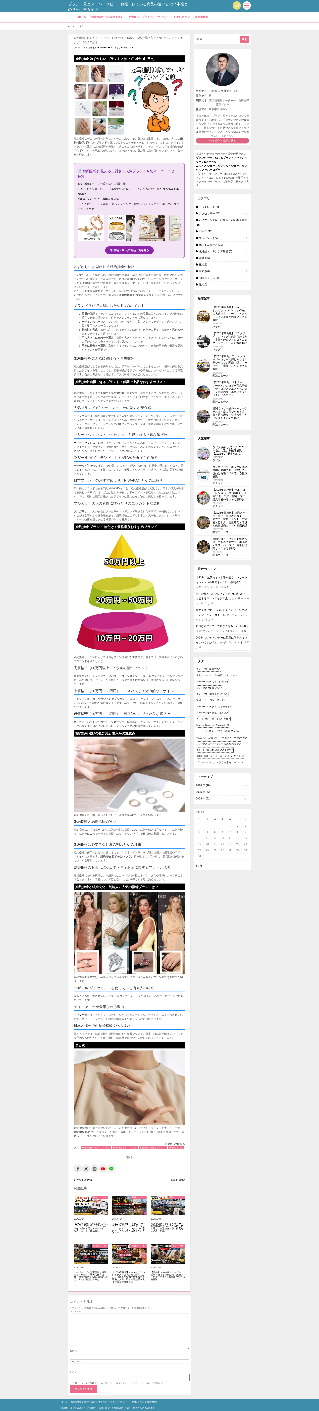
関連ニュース (130, 48)
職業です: (202, 100)
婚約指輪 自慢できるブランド (154, 1148)
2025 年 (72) (203, 791)
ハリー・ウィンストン (87, 442)
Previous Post (83, 1179)
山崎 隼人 (92, 48)
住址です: (201, 109)
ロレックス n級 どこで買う (209, 731)
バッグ (205, 231)
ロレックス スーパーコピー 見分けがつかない (218, 744)
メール (74, 1361)
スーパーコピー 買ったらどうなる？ (214, 706)
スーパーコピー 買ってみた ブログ (213, 719)
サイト (73, 1372)
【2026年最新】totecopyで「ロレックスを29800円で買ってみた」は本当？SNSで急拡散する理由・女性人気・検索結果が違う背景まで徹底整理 (128, 1277)
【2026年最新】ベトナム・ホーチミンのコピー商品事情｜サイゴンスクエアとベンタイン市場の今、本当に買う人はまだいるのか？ (128, 1228)
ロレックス (177, 1246)
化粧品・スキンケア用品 (215, 251)
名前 (73, 1351)
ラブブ (216, 460)
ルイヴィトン (239, 762)
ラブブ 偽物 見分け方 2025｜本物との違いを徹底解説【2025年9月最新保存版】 (230, 450)
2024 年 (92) (203, 798)
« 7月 (199, 865)
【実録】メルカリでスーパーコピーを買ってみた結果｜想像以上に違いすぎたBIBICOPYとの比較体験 (168, 1276)
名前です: (201, 90)
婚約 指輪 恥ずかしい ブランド (97, 1148)
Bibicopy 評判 (222, 725)
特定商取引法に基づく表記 (107, 16)
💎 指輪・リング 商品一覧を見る (129, 250)
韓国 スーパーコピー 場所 (234, 737)
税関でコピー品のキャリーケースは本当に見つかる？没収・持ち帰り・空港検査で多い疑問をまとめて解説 (167, 1227)
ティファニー (82, 1015)
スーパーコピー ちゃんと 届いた (212, 681)
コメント (75, 1311)
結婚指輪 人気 (177, 1148)
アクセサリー (117, 48)
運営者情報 (201, 16)
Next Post (177, 1179)
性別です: (201, 95)
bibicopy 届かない (205, 725)
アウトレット (208, 206)
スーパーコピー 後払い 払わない (212, 712)
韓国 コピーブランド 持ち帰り (211, 700)
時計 (204, 258)
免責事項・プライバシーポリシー (148, 16)
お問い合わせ (182, 16)
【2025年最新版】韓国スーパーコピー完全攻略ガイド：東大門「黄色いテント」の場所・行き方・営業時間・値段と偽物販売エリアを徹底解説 (230, 519)
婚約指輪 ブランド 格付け (125, 1148)
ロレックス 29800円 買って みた (212, 694)
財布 (204, 271)
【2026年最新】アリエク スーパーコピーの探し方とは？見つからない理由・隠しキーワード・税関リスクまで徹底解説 (91, 1227)
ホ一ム (82, 16)
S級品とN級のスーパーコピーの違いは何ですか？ (220, 756)
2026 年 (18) (203, 785)
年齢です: (226, 90)
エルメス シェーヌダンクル (212, 165)
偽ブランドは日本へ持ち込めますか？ (214, 750)
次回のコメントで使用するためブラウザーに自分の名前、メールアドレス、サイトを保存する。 (119, 1383)
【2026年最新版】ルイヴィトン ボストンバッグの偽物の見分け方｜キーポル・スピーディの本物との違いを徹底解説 (230, 313)
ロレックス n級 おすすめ (208, 669)
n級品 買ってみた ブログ (208, 737)
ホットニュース (210, 244)
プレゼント (208, 238)
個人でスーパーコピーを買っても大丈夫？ (216, 675)
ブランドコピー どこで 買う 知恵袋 (213, 762)
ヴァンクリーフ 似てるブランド (215, 157)
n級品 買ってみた (232, 731)
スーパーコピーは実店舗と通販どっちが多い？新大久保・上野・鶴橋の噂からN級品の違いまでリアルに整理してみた (91, 1276)
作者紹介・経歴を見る (222, 140)
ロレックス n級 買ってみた (209, 688)
